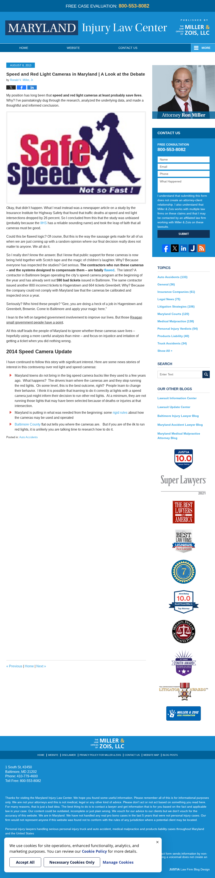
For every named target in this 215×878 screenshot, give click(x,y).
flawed (109, 270)
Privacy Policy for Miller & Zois (100, 755)
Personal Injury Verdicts (177, 328)
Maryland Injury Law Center (86, 27)
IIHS (43, 223)
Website (73, 48)
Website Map (151, 755)
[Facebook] (166, 248)
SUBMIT (183, 234)
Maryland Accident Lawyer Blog (180, 424)
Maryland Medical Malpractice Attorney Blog (178, 436)
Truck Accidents (172, 343)
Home (23, 48)
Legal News (168, 299)
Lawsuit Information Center (177, 398)
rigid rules (120, 412)
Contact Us (132, 755)
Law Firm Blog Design (189, 869)
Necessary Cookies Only (71, 862)
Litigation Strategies (176, 306)
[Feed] (201, 248)
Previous (14, 666)
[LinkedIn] (183, 248)
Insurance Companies (176, 291)
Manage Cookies (118, 862)
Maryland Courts (173, 314)
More (206, 48)
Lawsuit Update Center (173, 407)
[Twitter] (175, 248)
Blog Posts (170, 755)
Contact (127, 48)
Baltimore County (28, 424)
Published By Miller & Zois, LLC (193, 27)
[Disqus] (76, 492)
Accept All (25, 862)
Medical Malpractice (175, 321)
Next (41, 666)
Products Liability (173, 336)
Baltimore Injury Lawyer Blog (178, 416)
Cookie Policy (94, 851)
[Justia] (192, 248)
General (166, 284)
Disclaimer (69, 755)
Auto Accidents (28, 437)
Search (206, 374)
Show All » (164, 350)
